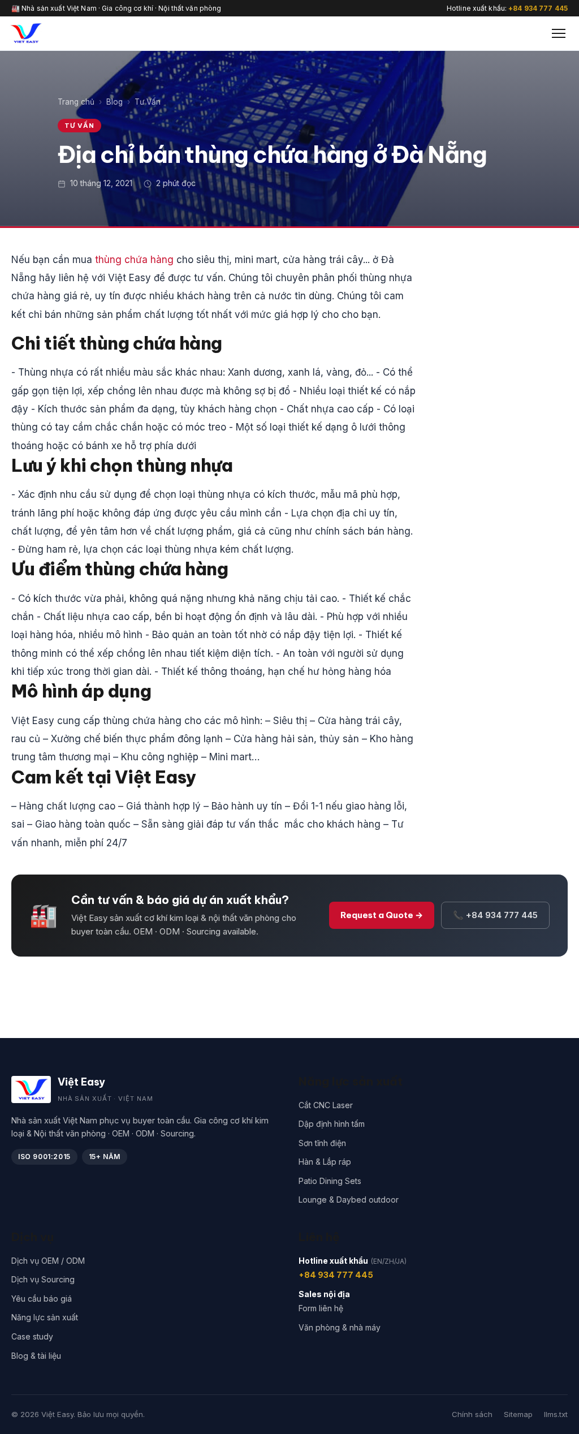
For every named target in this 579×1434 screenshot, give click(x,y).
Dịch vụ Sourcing (43, 1279)
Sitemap (518, 1414)
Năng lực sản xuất (44, 1317)
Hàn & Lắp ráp (325, 1161)
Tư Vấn (148, 101)
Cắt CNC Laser (326, 1105)
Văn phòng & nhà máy (340, 1327)
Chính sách (472, 1414)
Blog (114, 101)
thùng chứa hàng (134, 259)
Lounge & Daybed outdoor (349, 1199)
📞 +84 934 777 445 (495, 915)
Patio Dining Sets (330, 1181)
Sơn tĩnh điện (322, 1143)
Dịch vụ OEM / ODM (48, 1260)
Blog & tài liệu (36, 1355)
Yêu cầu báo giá (41, 1298)
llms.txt (556, 1414)
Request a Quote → (381, 915)
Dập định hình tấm (332, 1124)
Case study (32, 1336)
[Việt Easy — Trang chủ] (25, 33)
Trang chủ (76, 101)
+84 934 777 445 (538, 8)
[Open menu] (558, 33)
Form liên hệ (321, 1308)
